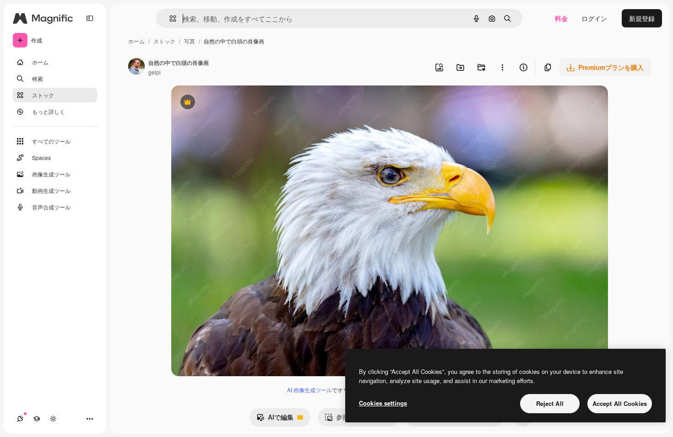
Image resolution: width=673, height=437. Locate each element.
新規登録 (642, 18)
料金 (561, 18)
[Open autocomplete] (169, 18)
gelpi (154, 72)
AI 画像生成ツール (309, 390)
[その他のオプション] (502, 67)
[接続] (20, 418)
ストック (164, 41)
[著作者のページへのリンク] (136, 67)
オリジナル (234, 103)
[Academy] (36, 418)
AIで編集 (274, 419)
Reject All (550, 403)
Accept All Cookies (619, 403)
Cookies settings (383, 403)
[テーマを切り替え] (53, 418)
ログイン (594, 18)
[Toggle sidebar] (89, 18)
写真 (189, 41)
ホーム (136, 41)
